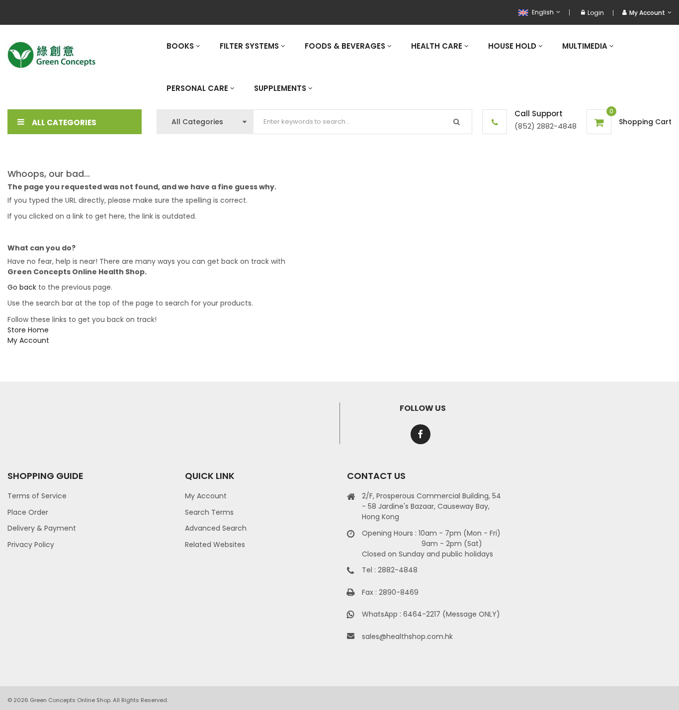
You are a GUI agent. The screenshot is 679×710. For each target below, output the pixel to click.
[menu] (414, 67)
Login (596, 12)
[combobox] (363, 121)
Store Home (28, 330)
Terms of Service (37, 496)
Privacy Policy (30, 545)
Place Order (27, 512)
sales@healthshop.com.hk (407, 636)
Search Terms (209, 512)
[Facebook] (420, 434)
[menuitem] (183, 46)
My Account (28, 340)
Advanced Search (216, 528)
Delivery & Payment (41, 528)
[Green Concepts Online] (51, 55)
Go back (21, 287)
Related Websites (215, 545)
